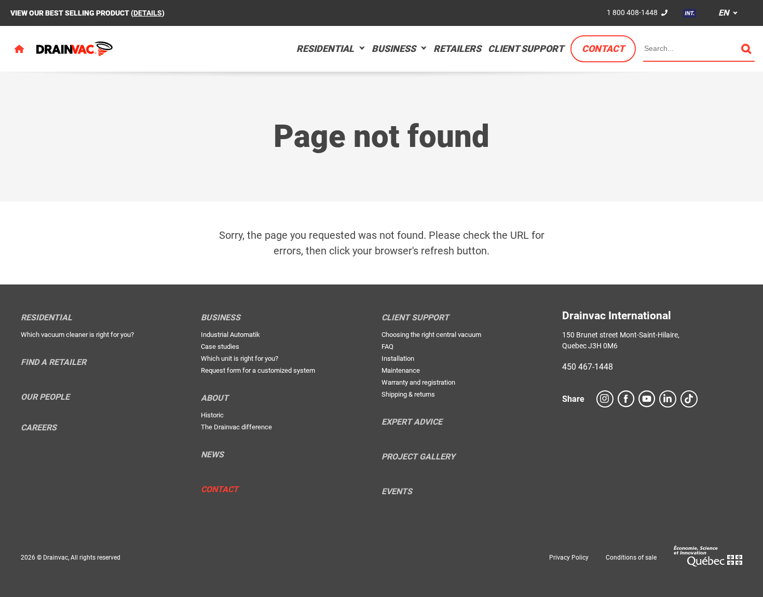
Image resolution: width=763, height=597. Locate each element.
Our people (45, 397)
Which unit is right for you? (239, 358)
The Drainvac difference (236, 427)
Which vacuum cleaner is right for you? (77, 334)
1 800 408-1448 (632, 12)
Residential (325, 48)
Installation (398, 358)
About (214, 398)
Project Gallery (418, 457)
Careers (39, 428)
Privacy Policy (569, 557)
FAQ (387, 346)
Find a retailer (53, 362)
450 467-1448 (587, 367)
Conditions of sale (631, 557)
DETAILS (147, 13)
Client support (526, 48)
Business (394, 48)
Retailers (457, 48)
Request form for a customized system (258, 370)
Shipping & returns (408, 394)
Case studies (220, 346)
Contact (603, 48)
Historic (212, 415)
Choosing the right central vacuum (431, 334)
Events (397, 491)
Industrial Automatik (230, 334)
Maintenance (401, 370)
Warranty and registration (418, 382)
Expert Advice (412, 422)
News (212, 455)
